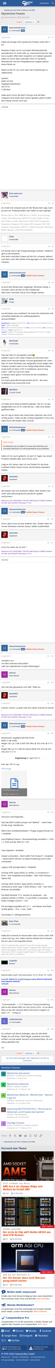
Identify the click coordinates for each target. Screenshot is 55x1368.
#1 (53, 37)
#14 (52, 703)
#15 (52, 733)
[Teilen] (49, 37)
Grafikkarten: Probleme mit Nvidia (28, 1075)
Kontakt (15, 1357)
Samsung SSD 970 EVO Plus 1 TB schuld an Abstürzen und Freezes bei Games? (29, 1110)
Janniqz (9, 1125)
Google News (10, 1335)
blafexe (9, 1086)
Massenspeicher (21, 1114)
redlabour (10, 1100)
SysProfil (4, 979)
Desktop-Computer (21, 1086)
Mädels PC (13, 979)
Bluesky (32, 1331)
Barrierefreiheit (22, 1360)
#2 (53, 203)
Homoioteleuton (10, 17)
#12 (52, 656)
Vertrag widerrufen (38, 1357)
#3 (53, 246)
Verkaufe (5, 984)
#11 (52, 543)
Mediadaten (24, 1357)
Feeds (7, 1331)
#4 (53, 282)
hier (13, 938)
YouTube (15, 1340)
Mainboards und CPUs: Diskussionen (29, 1100)
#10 (52, 519)
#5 (53, 309)
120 (7, 1193)
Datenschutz (35, 1360)
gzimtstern (11, 1075)
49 (6, 1239)
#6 (53, 350)
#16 (52, 812)
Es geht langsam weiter (27, 979)
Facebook (46, 1331)
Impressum (5, 1357)
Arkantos (10, 1114)
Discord (19, 1331)
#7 (53, 399)
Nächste (28, 22)
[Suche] (52, 3)
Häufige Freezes (15, 1122)
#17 (52, 931)
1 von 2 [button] (19, 22)
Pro (22, 31)
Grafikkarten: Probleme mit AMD (25, 1125)
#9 (53, 486)
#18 (52, 970)
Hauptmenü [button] (4, 3)
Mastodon (43, 1335)
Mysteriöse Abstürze (18, 1083)
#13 (52, 682)
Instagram (27, 1335)
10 (6, 1285)
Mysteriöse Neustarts (18, 1073)
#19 (52, 1000)
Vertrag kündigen (8, 1360)
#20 (52, 1029)
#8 (53, 437)
